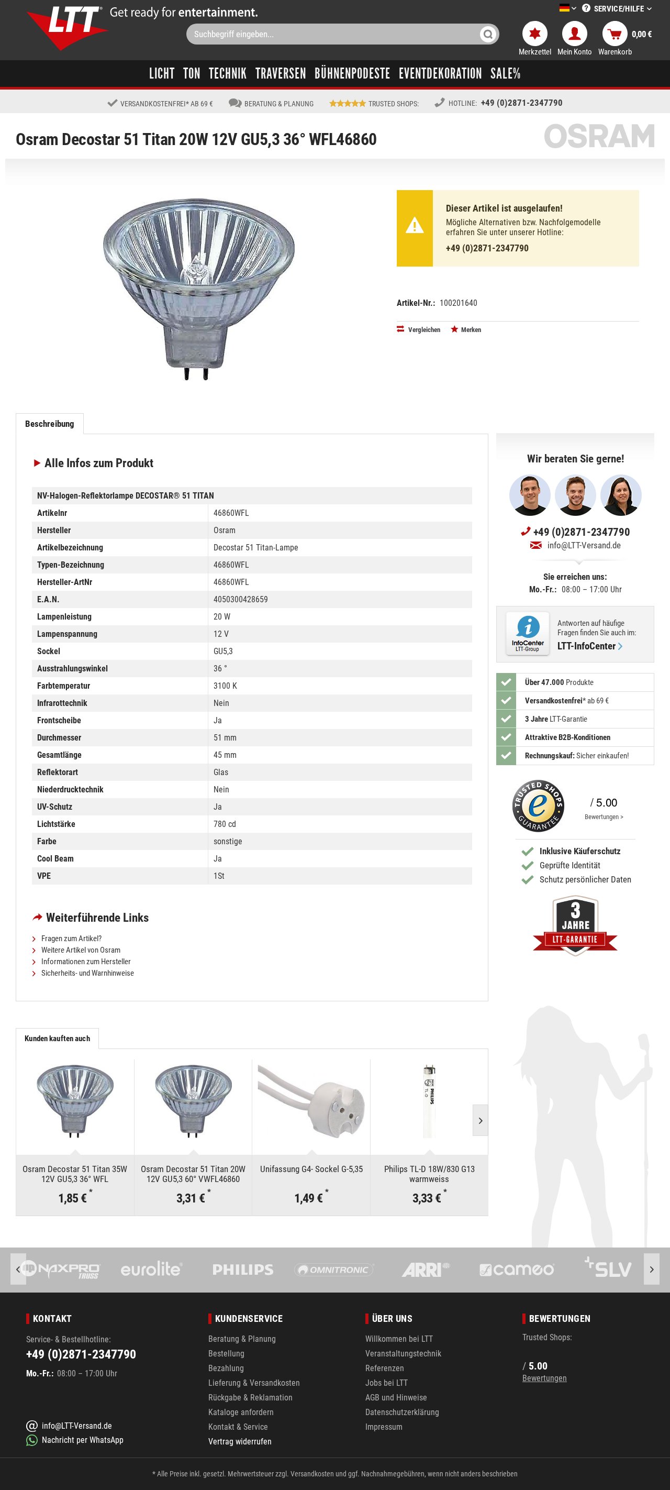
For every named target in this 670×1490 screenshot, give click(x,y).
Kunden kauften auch (57, 1038)
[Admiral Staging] (618, 1270)
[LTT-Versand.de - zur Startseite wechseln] (68, 28)
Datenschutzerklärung (402, 1412)
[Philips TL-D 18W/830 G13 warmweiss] (429, 1101)
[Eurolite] (71, 1270)
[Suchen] (488, 34)
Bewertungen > (604, 817)
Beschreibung (50, 423)
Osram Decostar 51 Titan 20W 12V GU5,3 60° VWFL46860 (193, 1174)
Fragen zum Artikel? (71, 938)
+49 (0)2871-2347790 (522, 102)
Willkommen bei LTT (399, 1339)
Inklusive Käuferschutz (580, 851)
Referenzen (384, 1368)
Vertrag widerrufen (240, 1442)
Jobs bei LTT (386, 1383)
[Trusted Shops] (536, 806)
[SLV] (527, 1270)
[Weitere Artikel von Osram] (599, 136)
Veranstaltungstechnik (403, 1354)
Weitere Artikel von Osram (80, 950)
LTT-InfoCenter (586, 646)
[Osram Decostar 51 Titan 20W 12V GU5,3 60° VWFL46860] (193, 1101)
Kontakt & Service (238, 1427)
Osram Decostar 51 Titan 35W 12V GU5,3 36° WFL (75, 1174)
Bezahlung (226, 1368)
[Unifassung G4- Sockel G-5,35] (311, 1101)
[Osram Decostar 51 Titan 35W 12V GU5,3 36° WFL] (75, 1101)
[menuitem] (552, 8)
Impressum (384, 1427)
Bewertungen (544, 1378)
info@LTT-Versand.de (584, 545)
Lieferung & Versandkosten (254, 1383)
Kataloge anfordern (241, 1412)
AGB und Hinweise (396, 1398)
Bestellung (226, 1354)
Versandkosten (312, 1474)
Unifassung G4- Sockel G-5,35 (311, 1169)
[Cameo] (436, 1270)
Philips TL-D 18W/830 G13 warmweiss (429, 1174)
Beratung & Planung (242, 1339)
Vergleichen (423, 330)
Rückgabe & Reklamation (250, 1398)
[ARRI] (344, 1270)
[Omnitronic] (253, 1270)
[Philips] (162, 1270)
